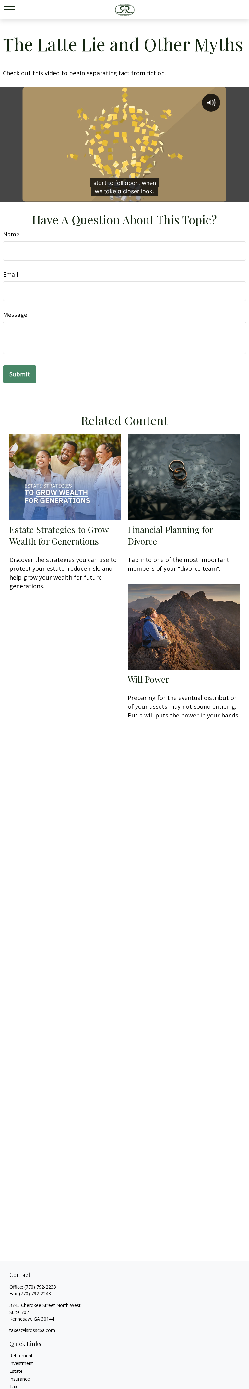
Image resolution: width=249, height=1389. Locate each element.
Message (15, 314)
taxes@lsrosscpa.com (32, 1330)
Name (11, 234)
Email (10, 274)
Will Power (148, 679)
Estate (16, 1371)
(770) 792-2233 (40, 1287)
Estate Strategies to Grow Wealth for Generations (59, 535)
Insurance (19, 1379)
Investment (21, 1363)
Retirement (21, 1355)
